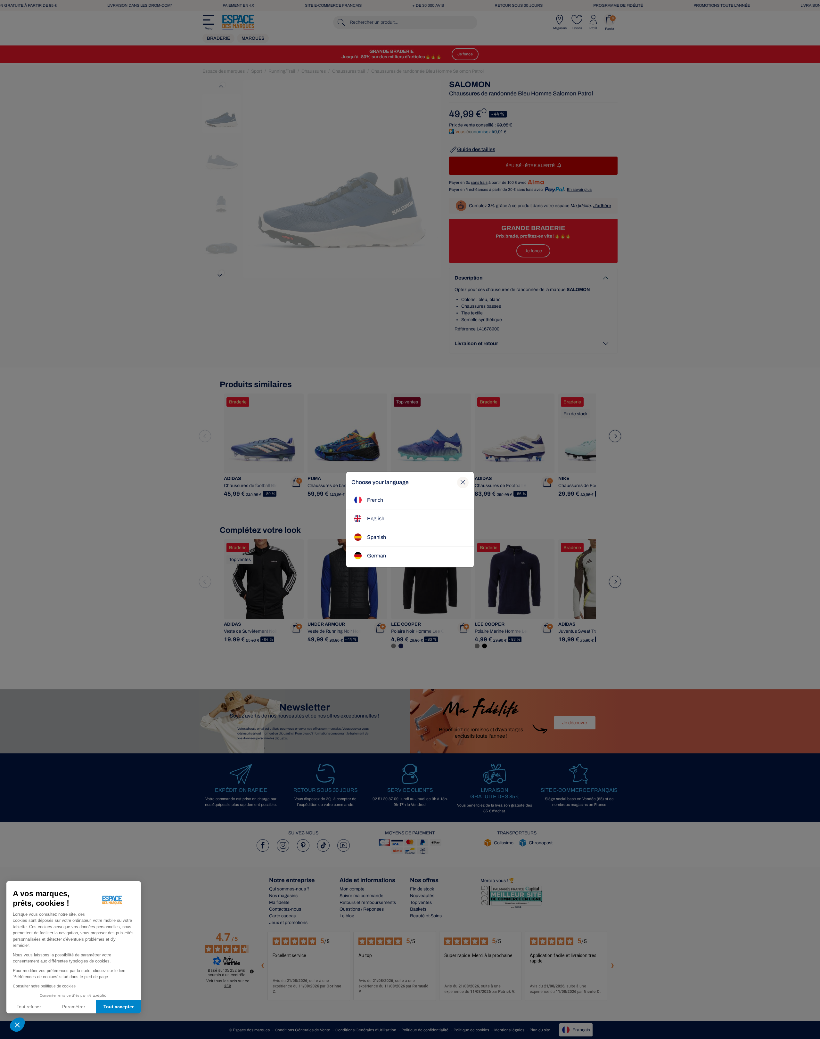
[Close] (463, 482)
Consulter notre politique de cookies (44, 986)
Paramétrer (73, 1006)
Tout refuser (29, 1006)
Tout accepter (118, 1006)
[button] (17, 1024)
